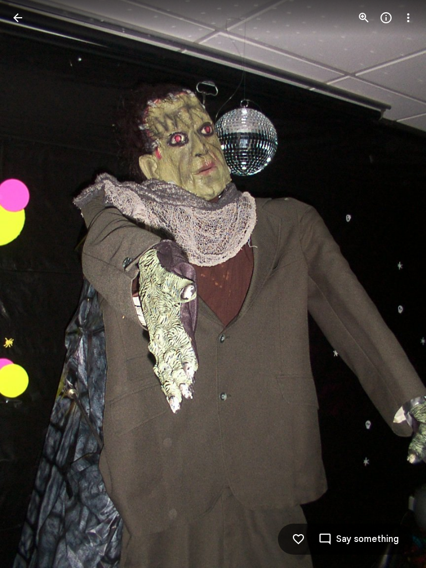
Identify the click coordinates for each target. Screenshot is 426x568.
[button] (31, 284)
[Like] (298, 539)
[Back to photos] (17, 17)
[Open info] (386, 18)
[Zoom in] (364, 18)
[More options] (408, 18)
